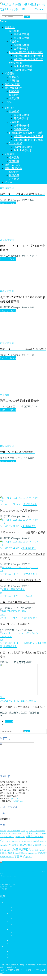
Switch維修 (15, 62)
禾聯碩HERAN (12, 852)
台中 (3, 840)
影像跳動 (36, 841)
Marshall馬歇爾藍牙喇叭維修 (26, 52)
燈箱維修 (37, 850)
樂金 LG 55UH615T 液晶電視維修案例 (20, 580)
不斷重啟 (18, 837)
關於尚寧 (14, 94)
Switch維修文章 (23, 70)
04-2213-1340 (4, 880)
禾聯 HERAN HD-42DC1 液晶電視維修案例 (23, 532)
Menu (3, 21)
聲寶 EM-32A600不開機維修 (15, 624)
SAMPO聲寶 (17, 833)
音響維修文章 (21, 48)
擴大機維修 (4, 845)
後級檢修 (43, 841)
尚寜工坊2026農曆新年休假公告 (17, 602)
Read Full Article (8, 203)
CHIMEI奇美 (15, 830)
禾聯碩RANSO (22, 853)
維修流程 (14, 77)
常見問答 (14, 80)
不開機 (29, 836)
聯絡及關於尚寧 (13, 87)
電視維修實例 (21, 34)
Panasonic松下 (6, 833)
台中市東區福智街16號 (7, 878)
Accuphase (3, 831)
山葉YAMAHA (27, 841)
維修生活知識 (12, 84)
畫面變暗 (3, 853)
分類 (2, 818)
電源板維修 (10, 857)
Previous (9, 721)
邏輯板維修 (42, 853)
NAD (43, 831)
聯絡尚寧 (14, 91)
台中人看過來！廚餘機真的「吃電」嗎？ (22, 706)
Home (8, 102)
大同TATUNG (19, 841)
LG (27, 830)
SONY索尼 (26, 833)
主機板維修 (38, 836)
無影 (33, 850)
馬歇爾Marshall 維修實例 (28, 55)
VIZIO (2, 837)
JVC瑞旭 (23, 831)
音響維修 (14, 41)
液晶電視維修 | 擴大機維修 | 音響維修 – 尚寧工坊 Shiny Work (19, 871)
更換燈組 (14, 845)
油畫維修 (9, 850)
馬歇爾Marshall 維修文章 (28, 59)
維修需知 (10, 73)
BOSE (8, 831)
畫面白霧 (42, 850)
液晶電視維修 (21, 849)
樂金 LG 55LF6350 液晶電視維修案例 (20, 510)
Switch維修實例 (23, 66)
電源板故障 (3, 857)
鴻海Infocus (28, 857)
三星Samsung (9, 836)
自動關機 (30, 853)
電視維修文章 (21, 38)
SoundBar (34, 833)
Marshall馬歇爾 (35, 830)
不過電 (23, 837)
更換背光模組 (26, 845)
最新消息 (14, 98)
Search (27, 17)
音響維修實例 (21, 45)
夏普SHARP (11, 841)
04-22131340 (17, 801)
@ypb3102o (15, 798)
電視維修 (14, 30)
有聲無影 (37, 845)
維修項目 (10, 27)
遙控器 (35, 853)
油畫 (5, 850)
